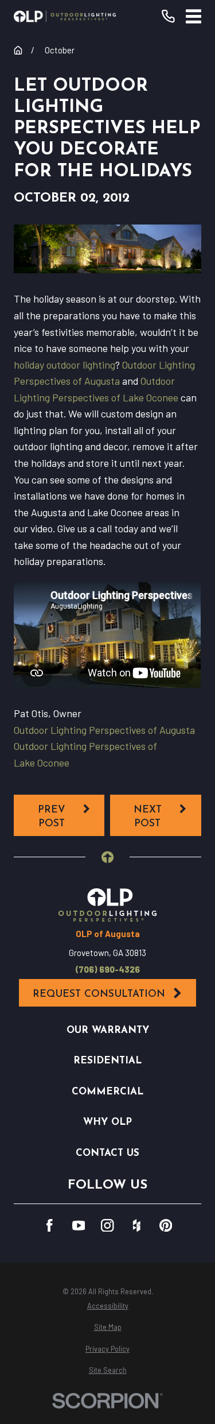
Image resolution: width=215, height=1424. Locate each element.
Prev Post (51, 816)
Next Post (148, 816)
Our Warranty (108, 1030)
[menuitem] (107, 1306)
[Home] (65, 16)
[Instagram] (107, 1225)
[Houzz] (136, 1225)
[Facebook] (49, 1225)
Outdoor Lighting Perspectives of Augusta (104, 729)
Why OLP (107, 1122)
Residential (107, 1061)
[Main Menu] (193, 16)
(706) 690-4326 (108, 969)
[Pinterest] (166, 1225)
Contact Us (107, 1153)
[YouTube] (78, 1225)
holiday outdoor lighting (64, 364)
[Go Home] (18, 50)
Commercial (107, 1092)
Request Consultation (99, 994)
